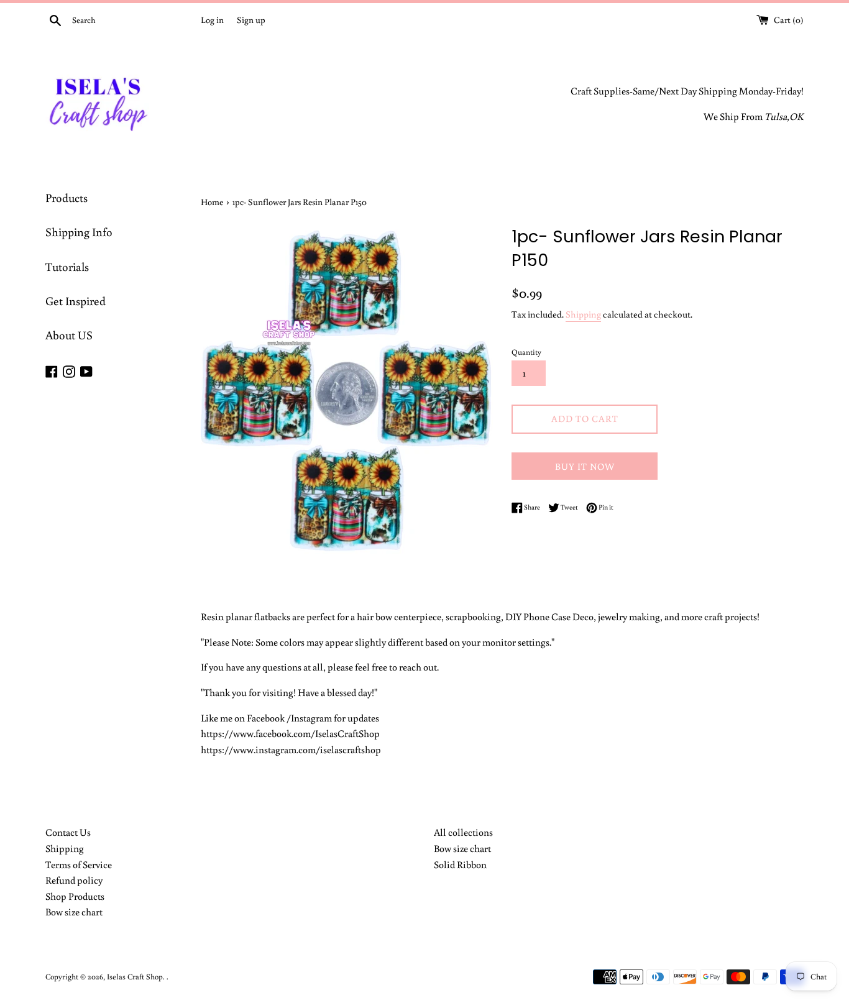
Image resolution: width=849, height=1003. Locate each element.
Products (66, 197)
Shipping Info (78, 231)
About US (69, 334)
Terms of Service (78, 864)
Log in (212, 19)
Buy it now (585, 466)
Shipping (583, 314)
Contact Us (68, 832)
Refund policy (74, 880)
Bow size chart (74, 911)
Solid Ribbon (460, 864)
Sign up (251, 19)
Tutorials (67, 266)
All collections (463, 832)
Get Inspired (75, 300)
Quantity (526, 352)
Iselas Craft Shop (135, 976)
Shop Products (74, 896)
